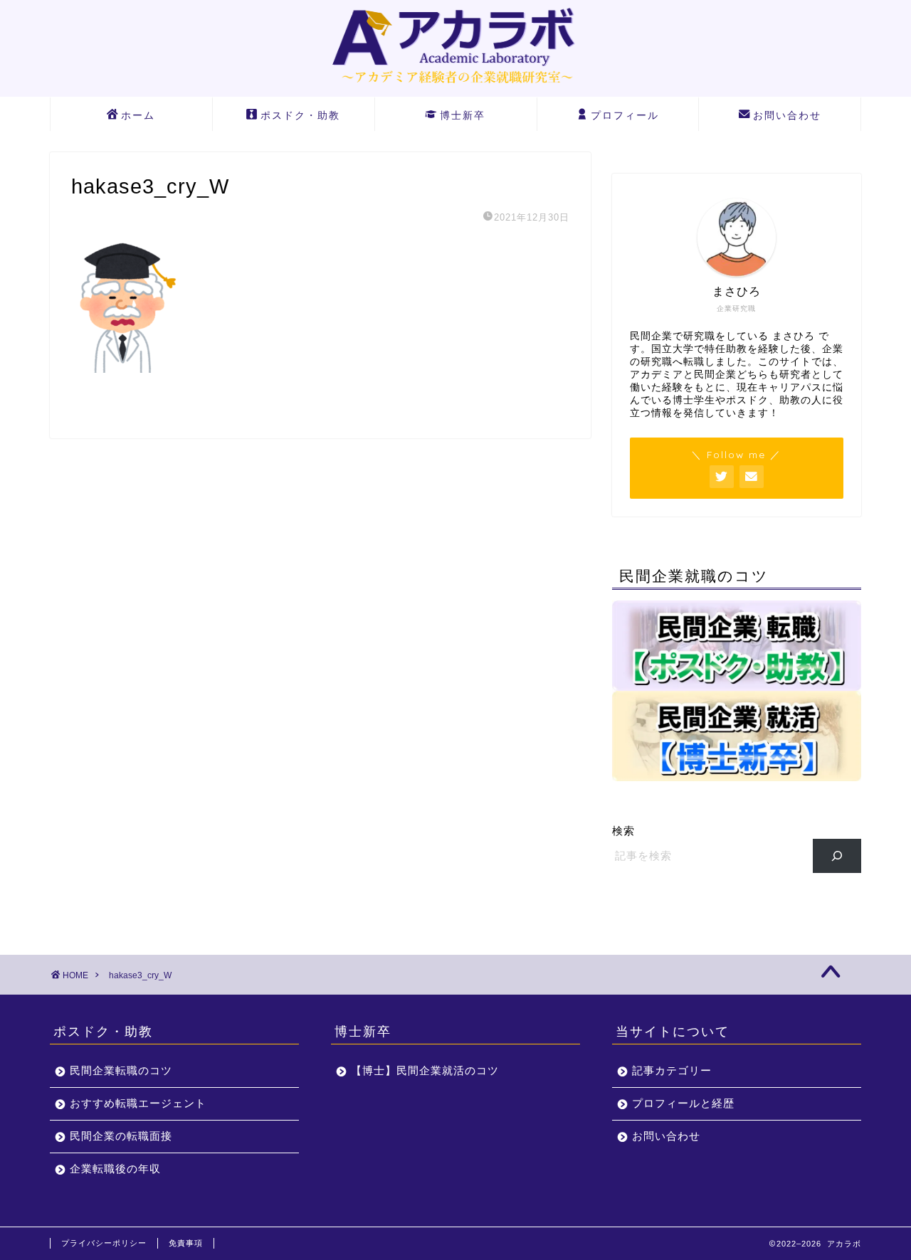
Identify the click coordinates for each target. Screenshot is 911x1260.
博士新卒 (462, 115)
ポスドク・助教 (300, 115)
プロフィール (625, 115)
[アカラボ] (455, 86)
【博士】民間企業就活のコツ (425, 1070)
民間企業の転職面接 (121, 1136)
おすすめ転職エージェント (138, 1103)
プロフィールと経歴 (683, 1103)
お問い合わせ (787, 115)
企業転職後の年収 (115, 1169)
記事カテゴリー (672, 1070)
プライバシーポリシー (104, 1243)
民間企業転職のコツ (121, 1070)
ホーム (138, 115)
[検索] (837, 856)
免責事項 (186, 1243)
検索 (623, 831)
